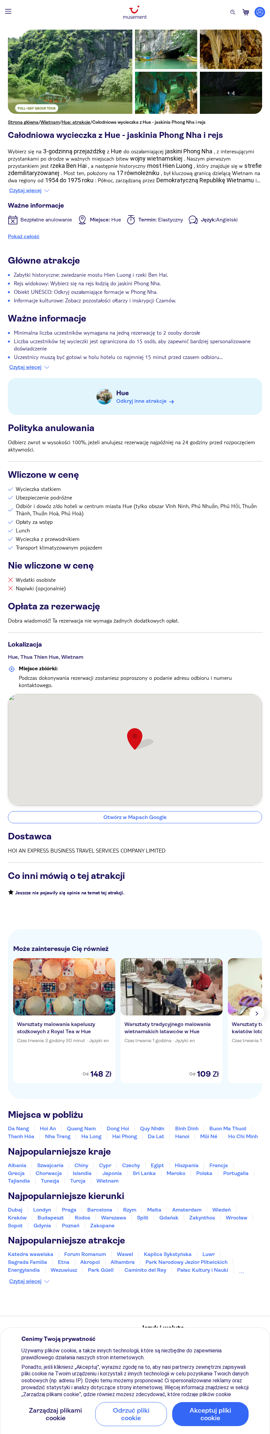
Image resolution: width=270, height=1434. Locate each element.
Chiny (81, 1165)
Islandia (82, 1173)
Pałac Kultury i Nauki (202, 1270)
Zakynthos (202, 1218)
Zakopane (102, 1225)
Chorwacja (49, 1173)
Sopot (15, 1225)
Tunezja (50, 1181)
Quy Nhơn (152, 1128)
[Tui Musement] (135, 12)
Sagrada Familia (27, 1262)
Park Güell (101, 1270)
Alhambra (123, 1262)
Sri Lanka (144, 1173)
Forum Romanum (85, 1254)
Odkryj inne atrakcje (141, 401)
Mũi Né (208, 1136)
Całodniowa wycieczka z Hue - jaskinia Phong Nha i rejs (148, 122)
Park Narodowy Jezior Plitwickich (187, 1262)
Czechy (131, 1165)
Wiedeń (221, 1210)
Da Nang (18, 1128)
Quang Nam (81, 1128)
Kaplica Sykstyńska (168, 1254)
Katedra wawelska (30, 1254)
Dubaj (15, 1210)
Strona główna (23, 122)
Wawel (125, 1254)
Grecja (16, 1173)
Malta (154, 1210)
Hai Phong (124, 1136)
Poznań (70, 1225)
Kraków (17, 1218)
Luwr (208, 1254)
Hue (122, 393)
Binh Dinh (187, 1128)
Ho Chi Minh (243, 1136)
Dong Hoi (118, 1128)
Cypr (105, 1165)
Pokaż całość (24, 236)
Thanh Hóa (21, 1136)
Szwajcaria (50, 1165)
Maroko (176, 1173)
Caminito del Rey (145, 1270)
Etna (63, 1262)
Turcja (78, 1181)
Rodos (82, 1218)
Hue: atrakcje (76, 122)
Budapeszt (51, 1218)
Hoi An (48, 1128)
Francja (218, 1165)
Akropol (90, 1262)
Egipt (157, 1165)
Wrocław (236, 1218)
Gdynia (42, 1225)
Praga (69, 1210)
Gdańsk (168, 1218)
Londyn (42, 1210)
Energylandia (24, 1270)
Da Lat (156, 1136)
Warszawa (113, 1218)
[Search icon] (232, 12)
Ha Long (91, 1136)
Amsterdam (187, 1210)
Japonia (112, 1173)
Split (142, 1218)
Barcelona (99, 1210)
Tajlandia (19, 1181)
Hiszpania (187, 1165)
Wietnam (50, 122)
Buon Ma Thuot (228, 1128)
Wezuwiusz (64, 1270)
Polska (204, 1173)
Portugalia (236, 1173)
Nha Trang (57, 1136)
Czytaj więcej (25, 190)
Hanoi (182, 1136)
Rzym (129, 1210)
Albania (17, 1165)
